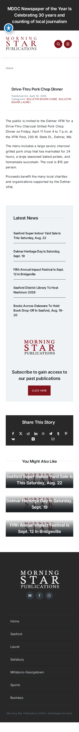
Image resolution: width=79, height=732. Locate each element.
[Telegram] (50, 433)
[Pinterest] (66, 433)
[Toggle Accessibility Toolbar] (8, 28)
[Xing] (33, 439)
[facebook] (39, 595)
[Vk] (13, 439)
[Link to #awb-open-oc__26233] (58, 44)
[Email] (52, 439)
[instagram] (49, 595)
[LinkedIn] (35, 433)
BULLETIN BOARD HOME (42, 99)
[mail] (30, 595)
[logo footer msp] (39, 569)
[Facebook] (13, 433)
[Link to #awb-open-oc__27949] (68, 44)
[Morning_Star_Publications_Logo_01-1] (22, 38)
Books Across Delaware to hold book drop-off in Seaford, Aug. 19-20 (38, 310)
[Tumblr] (58, 433)
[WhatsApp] (43, 433)
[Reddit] (28, 433)
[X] (20, 433)
